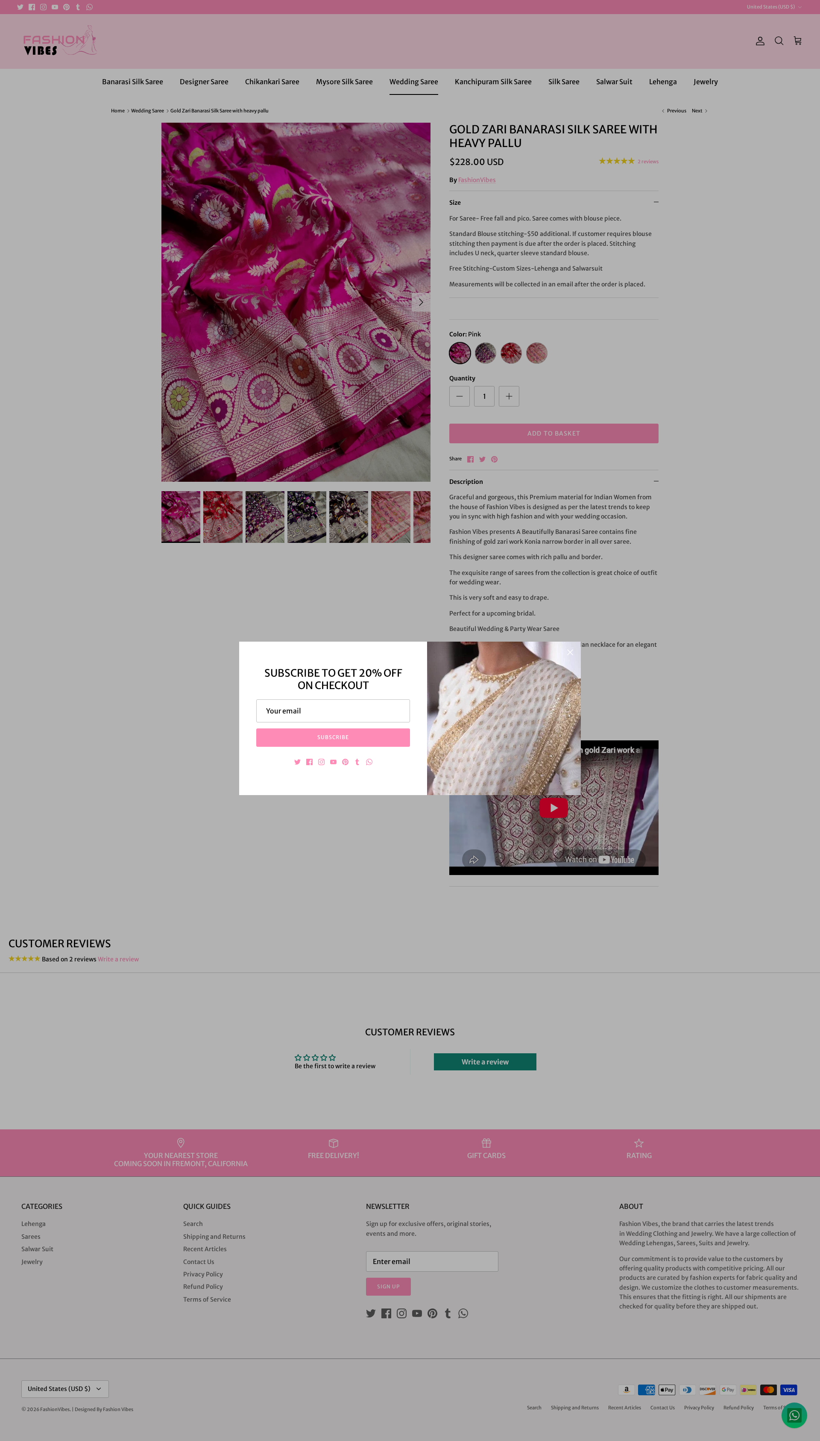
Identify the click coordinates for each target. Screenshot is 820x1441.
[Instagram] (321, 762)
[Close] (570, 652)
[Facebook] (309, 762)
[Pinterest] (345, 762)
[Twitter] (297, 762)
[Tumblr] (357, 762)
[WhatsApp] (369, 762)
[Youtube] (333, 762)
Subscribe (333, 737)
